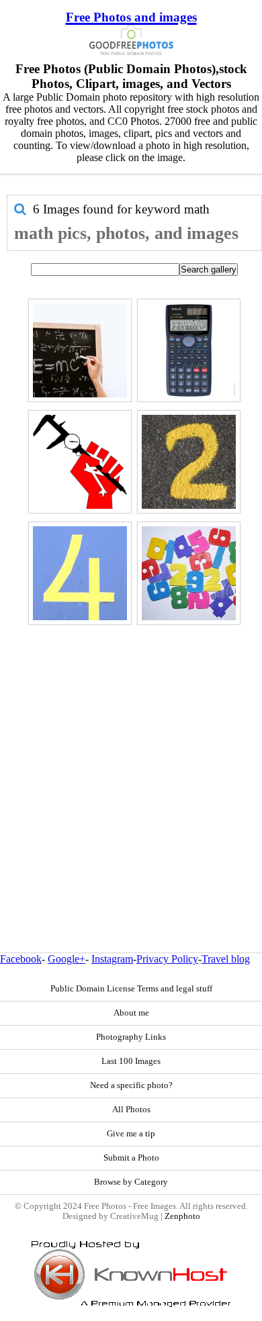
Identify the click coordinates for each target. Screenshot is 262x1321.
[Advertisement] (131, 760)
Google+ (66, 959)
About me (131, 1013)
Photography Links (131, 1037)
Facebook (21, 959)
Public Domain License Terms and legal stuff (131, 988)
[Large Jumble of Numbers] (189, 573)
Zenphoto (182, 1216)
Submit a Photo (131, 1158)
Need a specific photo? (131, 1085)
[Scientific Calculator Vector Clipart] (189, 350)
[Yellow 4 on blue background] (80, 573)
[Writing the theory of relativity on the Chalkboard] (80, 350)
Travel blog (226, 959)
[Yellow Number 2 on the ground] (189, 461)
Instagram (112, 959)
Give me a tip (131, 1133)
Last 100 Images (131, 1061)
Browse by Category (131, 1182)
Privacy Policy (167, 959)
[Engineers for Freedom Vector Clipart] (80, 461)
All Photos (131, 1109)
